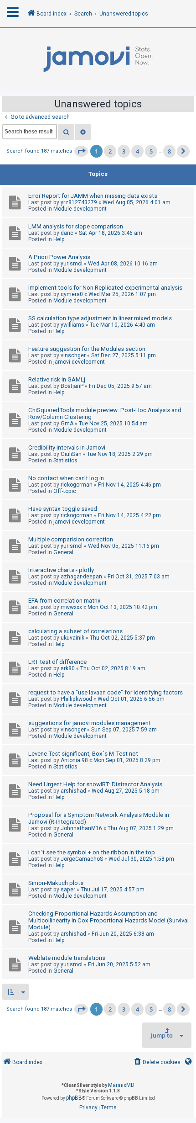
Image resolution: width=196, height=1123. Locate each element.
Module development (80, 209)
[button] (81, 151)
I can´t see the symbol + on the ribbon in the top (91, 852)
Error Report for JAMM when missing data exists (92, 195)
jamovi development (79, 362)
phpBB (74, 1098)
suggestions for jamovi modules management (89, 723)
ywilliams (72, 325)
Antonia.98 (74, 760)
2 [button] (110, 151)
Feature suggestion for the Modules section (86, 348)
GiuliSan (71, 454)
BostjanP (72, 386)
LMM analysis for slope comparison (75, 226)
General (63, 552)
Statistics (65, 460)
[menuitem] (157, 1062)
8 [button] (169, 151)
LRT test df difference (57, 661)
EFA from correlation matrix (64, 600)
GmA (67, 423)
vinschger (73, 355)
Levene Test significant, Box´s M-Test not (83, 753)
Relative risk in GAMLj (56, 379)
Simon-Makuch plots (55, 882)
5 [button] (151, 151)
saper (68, 889)
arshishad (73, 791)
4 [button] (137, 151)
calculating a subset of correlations (75, 631)
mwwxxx (71, 607)
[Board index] (98, 59)
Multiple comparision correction (70, 539)
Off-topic (64, 491)
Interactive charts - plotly (61, 570)
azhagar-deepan (81, 576)
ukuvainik (72, 638)
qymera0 (72, 294)
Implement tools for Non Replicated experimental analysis (105, 287)
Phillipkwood (76, 699)
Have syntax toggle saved (62, 508)
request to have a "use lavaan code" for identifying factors (105, 692)
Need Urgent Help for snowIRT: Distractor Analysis (95, 784)
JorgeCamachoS (82, 859)
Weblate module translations (66, 957)
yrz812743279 (79, 202)
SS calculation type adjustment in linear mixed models (100, 318)
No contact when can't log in (66, 478)
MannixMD (121, 1085)
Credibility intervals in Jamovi (66, 447)
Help (59, 239)
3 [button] (123, 151)
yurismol (72, 263)
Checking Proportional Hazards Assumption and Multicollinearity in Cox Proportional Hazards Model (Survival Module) (108, 920)
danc (67, 233)
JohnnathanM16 (81, 828)
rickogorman (77, 485)
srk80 (68, 668)
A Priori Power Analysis (59, 257)
